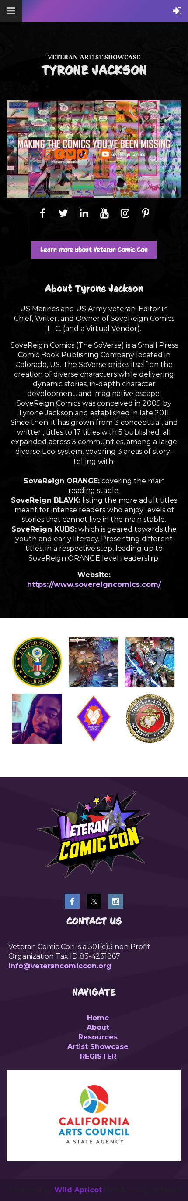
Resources (98, 1037)
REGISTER (98, 1056)
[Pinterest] (145, 213)
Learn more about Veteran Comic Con (94, 249)
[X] (63, 213)
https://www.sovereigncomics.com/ (94, 584)
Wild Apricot (78, 1190)
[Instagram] (125, 213)
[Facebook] (43, 213)
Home (98, 1018)
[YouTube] (104, 213)
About (98, 1027)
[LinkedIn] (84, 213)
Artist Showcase (98, 1047)
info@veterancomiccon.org (59, 966)
